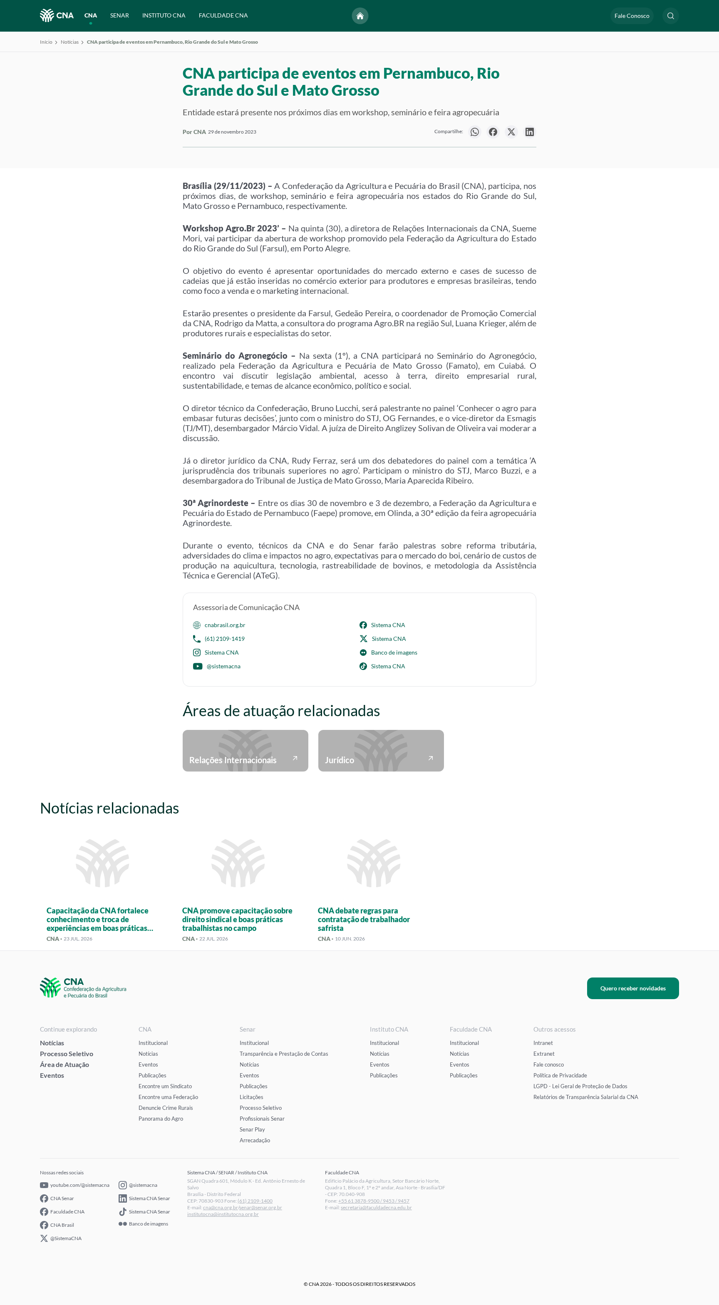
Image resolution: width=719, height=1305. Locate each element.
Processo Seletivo (66, 1053)
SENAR (119, 15)
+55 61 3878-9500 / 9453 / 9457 (373, 1201)
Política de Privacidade (560, 1075)
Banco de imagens (394, 652)
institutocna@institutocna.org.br (223, 1214)
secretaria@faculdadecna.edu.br (376, 1207)
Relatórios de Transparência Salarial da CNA (585, 1097)
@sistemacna (223, 666)
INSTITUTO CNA (164, 15)
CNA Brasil (62, 1225)
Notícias (70, 42)
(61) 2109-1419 (225, 638)
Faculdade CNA (67, 1211)
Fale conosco (548, 1064)
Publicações (152, 1075)
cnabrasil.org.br (225, 624)
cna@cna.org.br (220, 1207)
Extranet (544, 1053)
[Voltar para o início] (360, 15)
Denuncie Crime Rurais (166, 1107)
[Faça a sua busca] (670, 15)
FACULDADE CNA (223, 15)
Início (46, 42)
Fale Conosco (632, 15)
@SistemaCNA (66, 1238)
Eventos (52, 1075)
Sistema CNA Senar (149, 1198)
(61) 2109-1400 (255, 1201)
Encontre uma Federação (168, 1097)
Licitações (251, 1097)
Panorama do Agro (161, 1118)
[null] (474, 132)
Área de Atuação (64, 1064)
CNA (90, 15)
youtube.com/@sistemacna (79, 1185)
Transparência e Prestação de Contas (284, 1053)
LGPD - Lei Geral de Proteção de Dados (580, 1086)
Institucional (153, 1043)
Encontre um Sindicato (165, 1086)
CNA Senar (62, 1198)
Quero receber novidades (633, 988)
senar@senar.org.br (260, 1207)
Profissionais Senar (262, 1118)
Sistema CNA (388, 624)
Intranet (543, 1043)
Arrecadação (255, 1140)
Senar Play (252, 1129)
